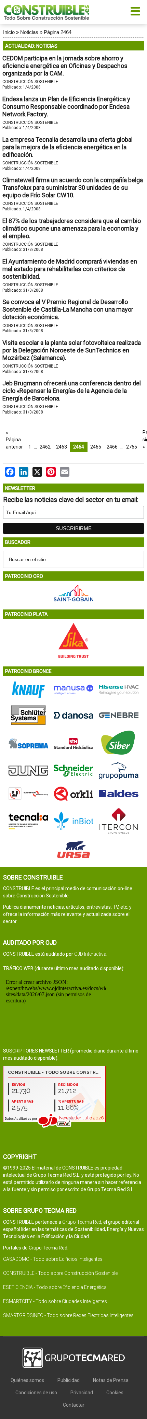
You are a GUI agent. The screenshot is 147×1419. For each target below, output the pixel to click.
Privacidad (81, 1392)
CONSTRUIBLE (46, 12)
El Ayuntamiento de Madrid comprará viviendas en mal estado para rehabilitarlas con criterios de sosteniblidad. (69, 269)
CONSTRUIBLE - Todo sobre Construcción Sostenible (60, 1273)
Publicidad (68, 1380)
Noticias (29, 32)
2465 (95, 447)
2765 (131, 447)
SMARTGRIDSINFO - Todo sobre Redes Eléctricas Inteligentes (68, 1315)
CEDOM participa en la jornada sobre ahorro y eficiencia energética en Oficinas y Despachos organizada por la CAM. (65, 66)
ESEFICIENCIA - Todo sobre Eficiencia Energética (55, 1287)
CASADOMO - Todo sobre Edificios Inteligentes (53, 1259)
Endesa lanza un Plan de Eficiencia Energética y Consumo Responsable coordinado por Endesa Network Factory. (66, 106)
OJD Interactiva (90, 954)
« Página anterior (14, 440)
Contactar (73, 1405)
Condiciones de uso (36, 1392)
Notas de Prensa (111, 1380)
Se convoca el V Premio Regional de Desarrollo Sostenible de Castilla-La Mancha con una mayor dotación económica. (67, 309)
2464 (78, 447)
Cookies (114, 1392)
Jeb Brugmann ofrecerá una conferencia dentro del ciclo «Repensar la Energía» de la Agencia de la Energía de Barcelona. (71, 391)
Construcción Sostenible (30, 81)
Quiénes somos (27, 1380)
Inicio (9, 32)
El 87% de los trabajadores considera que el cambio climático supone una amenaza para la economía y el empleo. (71, 228)
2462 (45, 447)
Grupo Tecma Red (81, 1222)
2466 (112, 447)
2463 (61, 447)
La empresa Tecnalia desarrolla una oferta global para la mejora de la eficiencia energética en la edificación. (67, 147)
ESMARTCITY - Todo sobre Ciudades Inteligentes (55, 1301)
